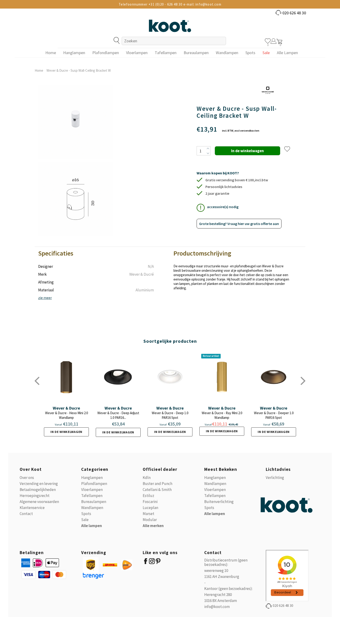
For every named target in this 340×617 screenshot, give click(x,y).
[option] (75, 160)
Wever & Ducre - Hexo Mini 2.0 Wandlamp (66, 415)
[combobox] (174, 41)
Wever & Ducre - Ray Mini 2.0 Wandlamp (222, 415)
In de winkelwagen (66, 432)
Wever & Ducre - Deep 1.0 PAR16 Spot (170, 415)
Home (39, 70)
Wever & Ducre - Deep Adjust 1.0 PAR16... (118, 415)
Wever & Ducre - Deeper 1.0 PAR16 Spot (274, 415)
